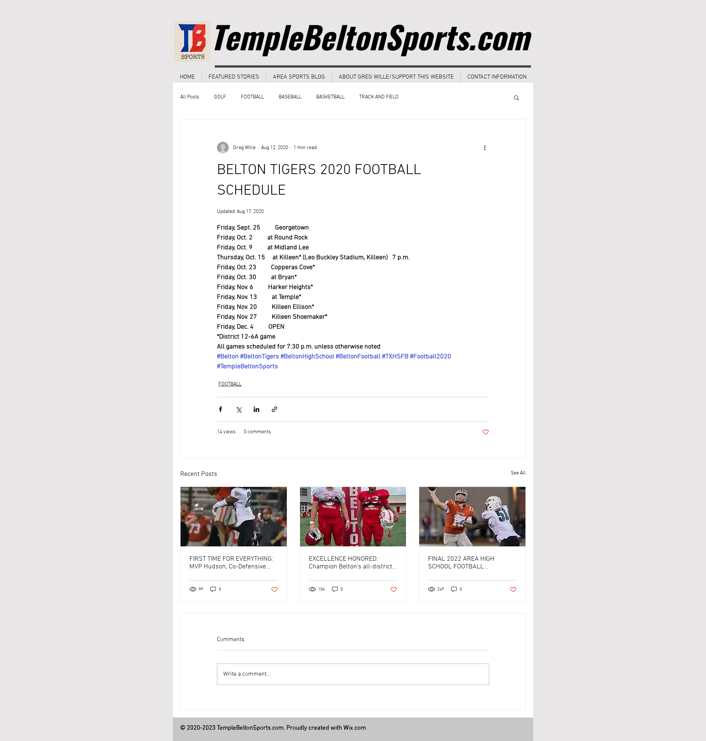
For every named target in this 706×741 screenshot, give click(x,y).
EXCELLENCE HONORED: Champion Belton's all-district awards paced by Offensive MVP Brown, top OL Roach (350, 563)
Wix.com (354, 728)
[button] (516, 97)
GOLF (220, 97)
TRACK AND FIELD (379, 97)
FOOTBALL (252, 97)
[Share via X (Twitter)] (238, 409)
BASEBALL (290, 97)
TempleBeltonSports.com (369, 36)
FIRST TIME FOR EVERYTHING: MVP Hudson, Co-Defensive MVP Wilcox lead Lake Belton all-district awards (231, 563)
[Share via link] (274, 409)
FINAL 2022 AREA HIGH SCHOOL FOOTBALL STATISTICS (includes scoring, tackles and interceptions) (469, 563)
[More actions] (484, 147)
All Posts (189, 97)
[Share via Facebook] (220, 409)
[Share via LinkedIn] (256, 409)
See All (518, 473)
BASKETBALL (330, 97)
